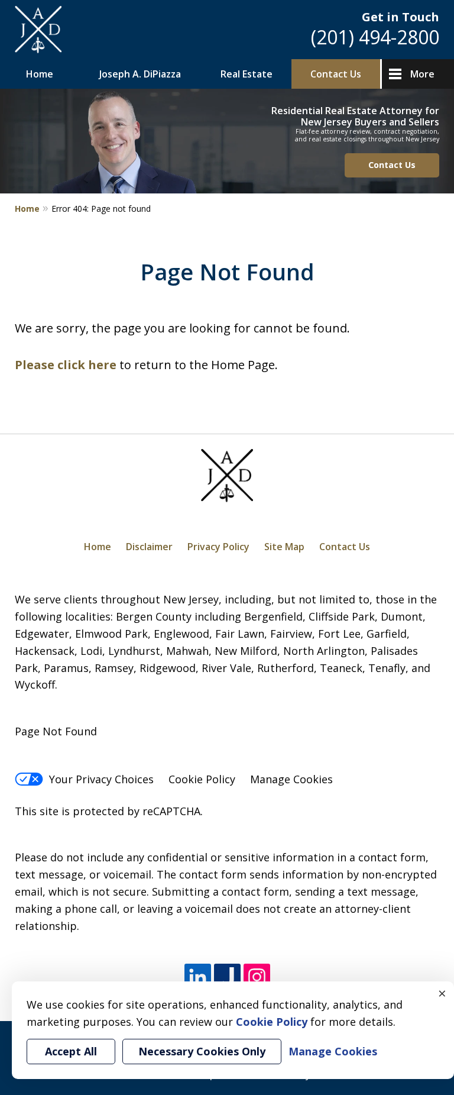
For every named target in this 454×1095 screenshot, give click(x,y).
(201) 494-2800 (375, 37)
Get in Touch (400, 17)
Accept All (71, 1051)
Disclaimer (149, 546)
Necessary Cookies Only (201, 1051)
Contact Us (335, 73)
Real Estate (246, 73)
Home (39, 73)
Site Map (284, 546)
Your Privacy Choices (101, 779)
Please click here (65, 365)
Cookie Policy (201, 779)
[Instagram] (257, 977)
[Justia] (227, 977)
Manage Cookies (291, 779)
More (422, 73)
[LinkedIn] (197, 977)
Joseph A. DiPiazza (140, 73)
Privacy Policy (218, 546)
